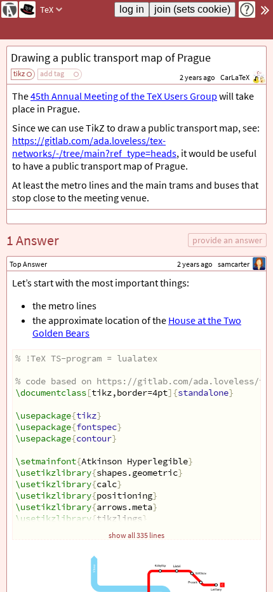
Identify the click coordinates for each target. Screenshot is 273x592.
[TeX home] (27, 9)
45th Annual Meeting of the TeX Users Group (123, 96)
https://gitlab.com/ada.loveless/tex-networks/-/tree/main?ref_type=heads (94, 146)
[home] (9, 9)
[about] (247, 9)
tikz (19, 73)
